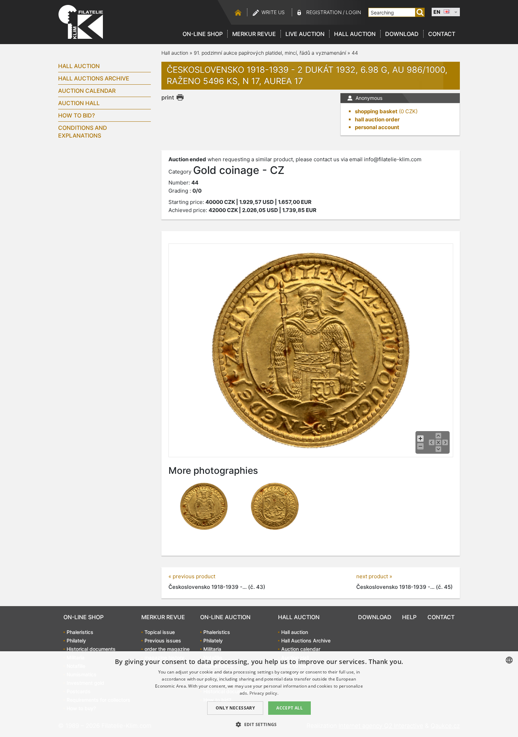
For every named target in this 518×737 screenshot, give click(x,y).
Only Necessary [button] (235, 708)
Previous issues (162, 641)
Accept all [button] (289, 708)
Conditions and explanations (82, 131)
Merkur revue (254, 33)
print (167, 97)
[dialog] (259, 694)
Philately (76, 641)
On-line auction (225, 617)
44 (355, 53)
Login (353, 12)
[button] (259, 724)
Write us (273, 12)
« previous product (191, 576)
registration (324, 12)
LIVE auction (305, 33)
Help (409, 617)
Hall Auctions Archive (93, 78)
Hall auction (355, 33)
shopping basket (376, 111)
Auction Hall (79, 103)
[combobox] (509, 660)
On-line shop (203, 33)
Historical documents (91, 649)
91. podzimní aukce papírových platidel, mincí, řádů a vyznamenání (270, 53)
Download (402, 33)
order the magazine (167, 649)
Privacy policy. (264, 693)
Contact (441, 33)
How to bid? (76, 115)
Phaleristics (80, 632)
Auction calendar (87, 90)
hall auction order (377, 119)
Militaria (212, 649)
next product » (374, 576)
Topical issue (159, 632)
